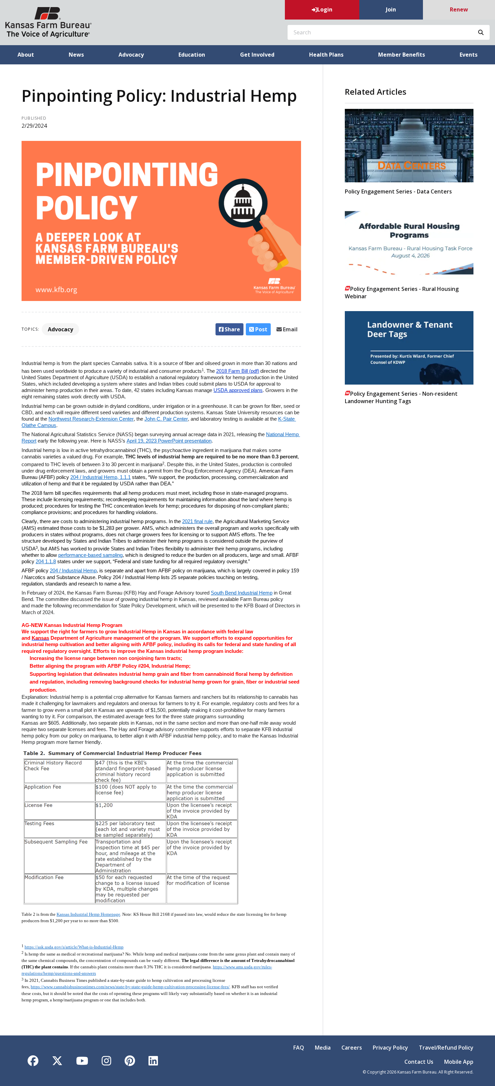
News (76, 54)
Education (191, 54)
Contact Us (418, 1061)
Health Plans (326, 54)
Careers (351, 1047)
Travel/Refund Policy (446, 1047)
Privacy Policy (390, 1047)
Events (468, 54)
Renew (459, 9)
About (26, 54)
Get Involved (257, 54)
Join (391, 9)
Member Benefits (401, 54)
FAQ (298, 1047)
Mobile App (458, 1061)
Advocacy (131, 54)
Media (323, 1047)
